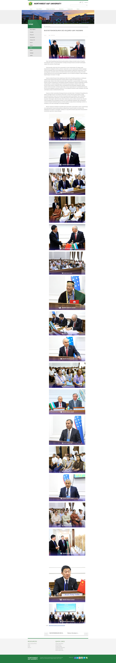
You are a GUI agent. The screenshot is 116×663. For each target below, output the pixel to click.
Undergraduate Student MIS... (60, 647)
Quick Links (60, 641)
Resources (32, 641)
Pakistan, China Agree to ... (73, 633)
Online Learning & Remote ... (32, 643)
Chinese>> (86, 2)
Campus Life (32, 39)
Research (32, 34)
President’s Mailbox (58, 646)
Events (31, 50)
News (31, 47)
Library (31, 11)
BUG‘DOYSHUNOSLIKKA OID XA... (56, 633)
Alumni (31, 42)
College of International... (59, 643)
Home (47, 26)
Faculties (31, 32)
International (32, 37)
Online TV (29, 647)
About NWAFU (32, 29)
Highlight (31, 52)
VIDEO (31, 55)
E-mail (29, 646)
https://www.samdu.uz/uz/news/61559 (57, 625)
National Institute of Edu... (59, 650)
